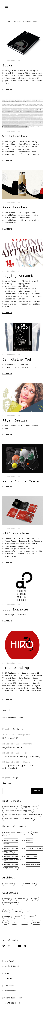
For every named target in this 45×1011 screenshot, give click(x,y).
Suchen (7, 783)
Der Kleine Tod (16, 360)
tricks (24, 922)
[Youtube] (19, 946)
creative (17, 911)
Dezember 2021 (28, 884)
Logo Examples (15, 609)
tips (14, 922)
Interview (27, 744)
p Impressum (8, 986)
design (7, 917)
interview (30, 917)
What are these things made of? (18, 819)
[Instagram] (9, 946)
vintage (36, 922)
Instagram (7, 979)
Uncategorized (23, 734)
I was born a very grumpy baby (21, 756)
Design (26, 762)
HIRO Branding (15, 668)
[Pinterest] (25, 946)
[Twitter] (3, 946)
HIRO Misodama (15, 533)
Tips (25, 753)
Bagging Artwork (17, 276)
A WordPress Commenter (14, 833)
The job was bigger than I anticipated (22, 815)
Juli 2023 (8, 884)
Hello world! (10, 738)
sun (5, 922)
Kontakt (6, 973)
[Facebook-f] (14, 946)
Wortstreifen (14, 136)
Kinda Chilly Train (20, 481)
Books (7, 65)
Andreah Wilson (11, 841)
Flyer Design (14, 420)
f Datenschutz (9, 991)
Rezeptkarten (14, 207)
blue (6, 911)
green (17, 917)
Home (10, 21)
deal (28, 911)
